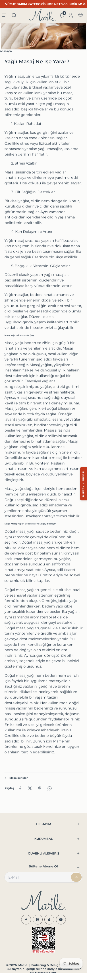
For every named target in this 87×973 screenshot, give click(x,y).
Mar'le (22, 965)
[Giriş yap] (70, 14)
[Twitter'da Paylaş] (30, 788)
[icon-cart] (80, 14)
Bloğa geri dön (18, 777)
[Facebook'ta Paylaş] (20, 788)
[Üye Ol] (76, 877)
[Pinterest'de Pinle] (40, 788)
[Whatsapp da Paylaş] (49, 788)
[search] (14, 14)
